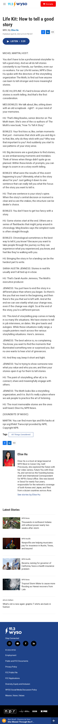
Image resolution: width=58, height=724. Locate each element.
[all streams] (54, 720)
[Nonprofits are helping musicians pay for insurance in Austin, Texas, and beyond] (11, 543)
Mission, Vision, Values (14, 696)
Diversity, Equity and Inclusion (17, 684)
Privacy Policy (11, 667)
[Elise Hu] (9, 458)
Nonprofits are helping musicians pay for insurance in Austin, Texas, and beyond (37, 545)
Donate (49, 4)
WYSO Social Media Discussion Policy (21, 690)
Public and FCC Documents (16, 661)
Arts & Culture (8, 600)
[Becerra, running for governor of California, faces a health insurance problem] (11, 564)
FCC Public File (11, 673)
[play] (4, 720)
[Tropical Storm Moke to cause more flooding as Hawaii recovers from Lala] (11, 584)
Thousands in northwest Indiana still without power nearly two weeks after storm (36, 525)
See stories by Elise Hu (29, 494)
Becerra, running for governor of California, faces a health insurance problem (38, 566)
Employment (10, 655)
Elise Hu (14, 30)
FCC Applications (12, 678)
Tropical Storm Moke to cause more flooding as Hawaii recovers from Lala (38, 586)
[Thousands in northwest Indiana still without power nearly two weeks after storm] (11, 523)
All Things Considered (20, 434)
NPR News (26, 518)
